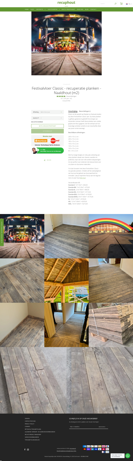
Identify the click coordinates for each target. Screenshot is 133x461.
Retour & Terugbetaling (33, 429)
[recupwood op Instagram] (28, 450)
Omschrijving (72, 111)
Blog (87, 9)
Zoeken (27, 418)
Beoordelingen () (84, 111)
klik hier (82, 178)
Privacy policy (29, 424)
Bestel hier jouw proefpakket (47, 126)
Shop (32, 9)
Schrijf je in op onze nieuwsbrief (83, 418)
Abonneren (102, 426)
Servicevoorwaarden (32, 437)
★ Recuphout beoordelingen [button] (2, 232)
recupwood (73, 448)
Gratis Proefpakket (68, 9)
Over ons (80, 9)
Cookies (27, 426)
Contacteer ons (30, 421)
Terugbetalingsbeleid (32, 440)
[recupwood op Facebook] (25, 450)
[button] (61, 96)
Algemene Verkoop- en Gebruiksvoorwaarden (40, 432)
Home (27, 9)
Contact (93, 9)
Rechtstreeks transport (33, 434)
